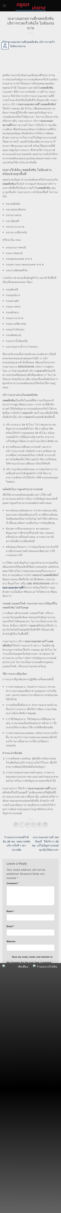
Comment (13, 883)
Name (10, 911)
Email (10, 926)
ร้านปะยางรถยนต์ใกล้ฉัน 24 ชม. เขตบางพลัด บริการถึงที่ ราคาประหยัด (16, 843)
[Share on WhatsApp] (16, 824)
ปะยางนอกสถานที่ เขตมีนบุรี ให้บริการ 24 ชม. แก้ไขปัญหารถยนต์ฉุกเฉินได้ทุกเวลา (45, 843)
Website (11, 941)
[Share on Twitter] (27, 824)
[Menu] (4, 6)
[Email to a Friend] (33, 824)
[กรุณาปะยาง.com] (30, 5)
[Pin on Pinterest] (39, 824)
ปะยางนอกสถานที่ (12, 587)
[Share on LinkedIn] (45, 824)
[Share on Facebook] (21, 824)
